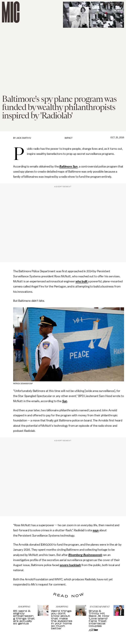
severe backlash (70, 565)
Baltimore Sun (68, 166)
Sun (64, 401)
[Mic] (11, 12)
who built (81, 281)
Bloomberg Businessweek (85, 554)
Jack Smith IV (23, 138)
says (95, 530)
